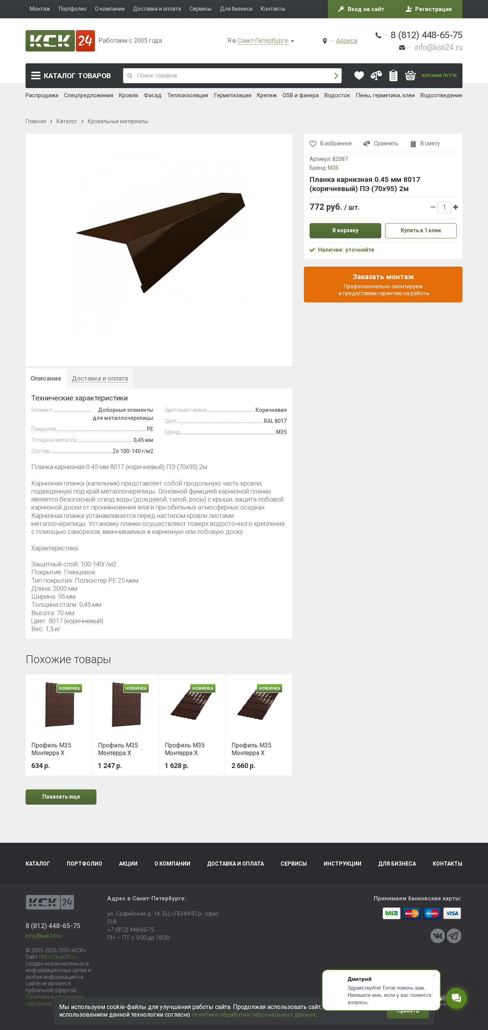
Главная (36, 121)
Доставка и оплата (235, 864)
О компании (172, 864)
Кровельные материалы (118, 121)
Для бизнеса (397, 864)
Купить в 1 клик (421, 230)
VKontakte (437, 936)
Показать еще (61, 797)
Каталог (77, 75)
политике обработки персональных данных (254, 1014)
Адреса (346, 40)
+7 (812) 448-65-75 (130, 929)
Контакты (447, 864)
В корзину (345, 230)
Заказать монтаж (383, 284)
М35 (333, 168)
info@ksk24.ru (438, 47)
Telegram (454, 936)
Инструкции (342, 864)
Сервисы (294, 864)
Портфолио (84, 864)
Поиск (336, 76)
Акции (128, 864)
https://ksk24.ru (58, 957)
